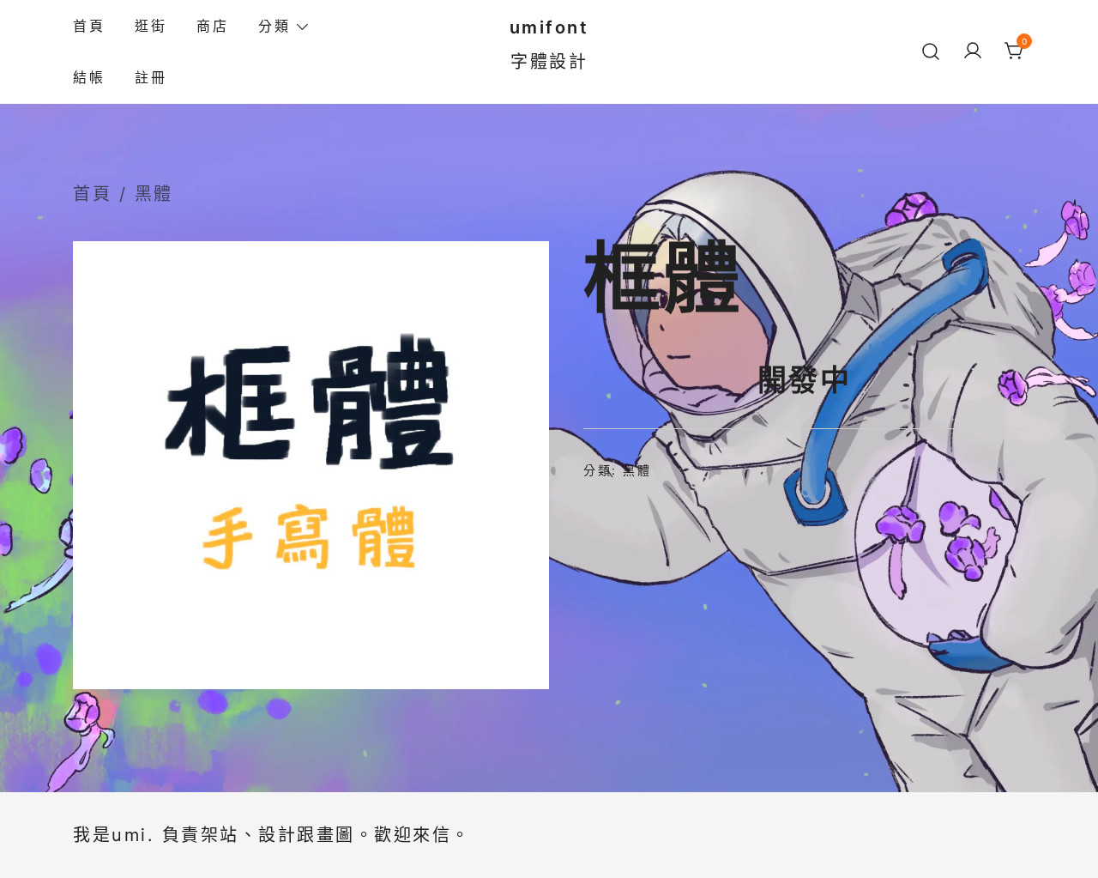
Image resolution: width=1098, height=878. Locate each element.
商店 (212, 25)
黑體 (154, 194)
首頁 (89, 25)
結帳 (89, 77)
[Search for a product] (930, 51)
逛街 (150, 25)
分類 (274, 25)
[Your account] (972, 52)
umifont (549, 27)
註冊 (150, 77)
